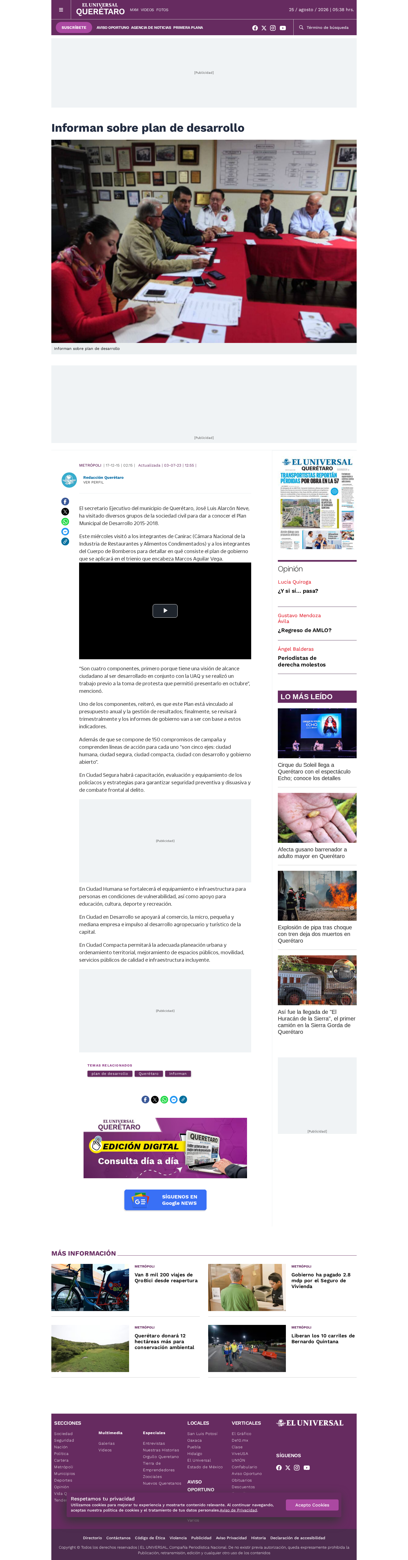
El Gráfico (241, 1433)
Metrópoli (90, 465)
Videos (147, 9)
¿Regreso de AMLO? (305, 630)
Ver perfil (93, 482)
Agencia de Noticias (151, 27)
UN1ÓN (238, 1460)
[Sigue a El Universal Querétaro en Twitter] (265, 29)
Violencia (178, 1538)
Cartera (61, 1460)
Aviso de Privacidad (238, 1510)
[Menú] (61, 9)
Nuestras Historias (161, 1450)
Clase (237, 1447)
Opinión (290, 568)
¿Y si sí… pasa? (298, 590)
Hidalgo (194, 1453)
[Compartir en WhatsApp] (65, 521)
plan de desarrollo (110, 1074)
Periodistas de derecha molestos (302, 661)
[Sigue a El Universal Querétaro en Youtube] (284, 29)
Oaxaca (194, 1440)
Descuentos (243, 1487)
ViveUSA (240, 1453)
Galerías (107, 1443)
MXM (134, 9)
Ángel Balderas (296, 649)
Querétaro (149, 1074)
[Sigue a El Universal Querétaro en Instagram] (274, 29)
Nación (61, 1447)
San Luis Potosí (202, 1433)
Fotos (162, 9)
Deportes (63, 1480)
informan (178, 1074)
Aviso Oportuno (113, 27)
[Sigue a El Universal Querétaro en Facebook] (256, 29)
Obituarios (242, 1480)
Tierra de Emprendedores (159, 1466)
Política (61, 1453)
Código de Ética (150, 1538)
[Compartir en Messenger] (65, 531)
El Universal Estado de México (205, 1463)
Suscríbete (74, 27)
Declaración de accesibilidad (297, 1538)
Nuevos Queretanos (162, 1483)
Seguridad (64, 1440)
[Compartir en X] (65, 511)
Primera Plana (188, 27)
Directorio (92, 1538)
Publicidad (201, 1538)
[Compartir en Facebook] (65, 501)
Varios (193, 1520)
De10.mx (240, 1440)
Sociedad (63, 1433)
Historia (258, 1538)
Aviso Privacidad (231, 1538)
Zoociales (152, 1476)
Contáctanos (118, 1538)
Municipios (64, 1473)
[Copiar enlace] (65, 541)
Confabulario (244, 1467)
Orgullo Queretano (161, 1456)
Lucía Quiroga (294, 582)
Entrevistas (154, 1443)
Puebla (194, 1447)
